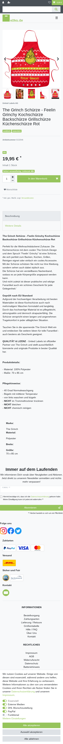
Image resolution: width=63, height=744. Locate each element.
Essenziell (13, 701)
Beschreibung (12, 216)
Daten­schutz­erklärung (23, 691)
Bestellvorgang (31, 615)
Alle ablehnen (31, 738)
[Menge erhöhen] (13, 177)
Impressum (31, 653)
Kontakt (32, 636)
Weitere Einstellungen (14, 718)
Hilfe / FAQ (31, 629)
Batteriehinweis (32, 667)
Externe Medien (16, 704)
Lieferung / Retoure (31, 622)
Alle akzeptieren (31, 725)
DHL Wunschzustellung (20, 708)
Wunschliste (11, 189)
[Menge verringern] (13, 180)
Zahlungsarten (31, 619)
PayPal (11, 711)
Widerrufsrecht (31, 660)
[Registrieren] (9, 2)
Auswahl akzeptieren (31, 732)
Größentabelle (31, 626)
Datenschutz (31, 663)
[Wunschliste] (49, 2)
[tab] (31, 216)
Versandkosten (27, 198)
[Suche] (56, 9)
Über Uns (32, 633)
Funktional (13, 715)
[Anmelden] (3, 2)
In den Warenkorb (37, 178)
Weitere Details (13, 225)
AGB (31, 656)
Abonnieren (30, 507)
